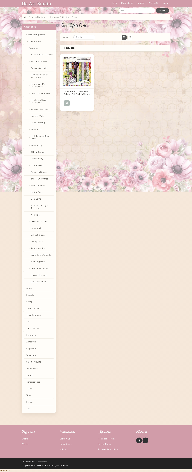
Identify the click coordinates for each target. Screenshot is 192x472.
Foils (28, 322)
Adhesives (31, 342)
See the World (37, 116)
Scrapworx (33, 48)
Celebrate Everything (40, 268)
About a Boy (36, 145)
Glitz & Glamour (38, 152)
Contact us (65, 439)
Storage (30, 402)
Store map (5, 471)
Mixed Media (32, 368)
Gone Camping (38, 123)
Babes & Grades (38, 235)
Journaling (31, 355)
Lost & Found (37, 192)
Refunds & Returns (106, 439)
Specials (30, 295)
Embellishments (33, 315)
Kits (28, 408)
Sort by (66, 37)
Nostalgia (35, 215)
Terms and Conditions (108, 449)
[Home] (25, 17)
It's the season (37, 165)
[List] (130, 37)
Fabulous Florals (38, 185)
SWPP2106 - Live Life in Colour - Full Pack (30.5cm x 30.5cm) (77, 94)
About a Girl (36, 129)
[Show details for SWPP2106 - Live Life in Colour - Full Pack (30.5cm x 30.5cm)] (77, 71)
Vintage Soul (37, 241)
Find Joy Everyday (39, 275)
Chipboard (31, 348)
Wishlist (25, 444)
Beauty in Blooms (39, 172)
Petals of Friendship (40, 109)
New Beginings (38, 262)
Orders (25, 439)
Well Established (38, 282)
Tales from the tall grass (42, 54)
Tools (28, 395)
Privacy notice (104, 444)
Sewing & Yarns (33, 308)
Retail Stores (127, 3)
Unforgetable (37, 228)
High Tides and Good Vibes (40, 137)
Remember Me (38, 248)
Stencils (29, 375)
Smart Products (33, 362)
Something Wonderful (41, 255)
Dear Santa (36, 199)
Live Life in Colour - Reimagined (39, 101)
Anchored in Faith (39, 68)
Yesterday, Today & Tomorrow (39, 206)
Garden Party (37, 159)
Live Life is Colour (39, 221)
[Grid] (124, 37)
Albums (29, 288)
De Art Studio (36, 3)
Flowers (29, 388)
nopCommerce (40, 462)
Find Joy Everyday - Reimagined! (40, 76)
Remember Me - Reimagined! (38, 85)
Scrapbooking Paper (35, 35)
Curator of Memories (40, 93)
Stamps (29, 302)
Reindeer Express (39, 61)
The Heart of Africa (39, 179)
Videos (63, 449)
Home (114, 3)
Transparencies (33, 382)
